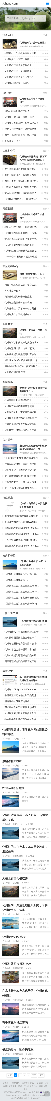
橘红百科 (8, 92)
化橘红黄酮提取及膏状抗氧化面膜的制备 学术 (27, 713)
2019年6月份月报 (13, 788)
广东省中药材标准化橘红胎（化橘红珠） (25, 540)
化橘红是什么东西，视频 (17, 59)
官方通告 (8, 439)
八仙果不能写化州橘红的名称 (19, 245)
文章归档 (33, 1086)
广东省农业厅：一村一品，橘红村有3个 (24, 482)
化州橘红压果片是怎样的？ (18, 65)
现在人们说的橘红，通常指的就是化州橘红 (26, 129)
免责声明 (12, 1086)
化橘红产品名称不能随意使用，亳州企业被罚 (27, 406)
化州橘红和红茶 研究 (15, 372)
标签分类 (43, 1086)
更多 (45, 35)
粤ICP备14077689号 (36, 1095)
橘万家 (25, 1083)
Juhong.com (10, 3)
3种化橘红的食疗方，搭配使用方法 (22, 366)
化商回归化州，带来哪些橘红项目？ (23, 412)
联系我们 (16, 1083)
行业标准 (8, 497)
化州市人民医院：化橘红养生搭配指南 (24, 187)
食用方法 (8, 324)
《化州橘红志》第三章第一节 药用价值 (24, 603)
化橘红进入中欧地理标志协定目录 (22, 631)
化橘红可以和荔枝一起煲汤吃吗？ (22, 123)
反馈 (26, 1086)
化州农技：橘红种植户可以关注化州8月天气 (27, 430)
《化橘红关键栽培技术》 (17, 580)
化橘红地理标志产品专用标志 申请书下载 (25, 643)
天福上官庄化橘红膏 (15, 878)
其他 (17, 738)
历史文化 (19, 824)
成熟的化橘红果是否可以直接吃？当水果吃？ (27, 354)
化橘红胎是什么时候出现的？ (19, 302)
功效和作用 (9, 150)
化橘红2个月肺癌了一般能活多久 (21, 199)
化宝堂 (40, 1083)
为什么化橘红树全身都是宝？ (19, 296)
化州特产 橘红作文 (14, 936)
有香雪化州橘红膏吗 (15, 1022)
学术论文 (8, 671)
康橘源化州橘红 (12, 761)
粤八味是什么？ (12, 141)
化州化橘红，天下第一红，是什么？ (23, 308)
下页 (34, 1075)
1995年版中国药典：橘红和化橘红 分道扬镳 (27, 256)
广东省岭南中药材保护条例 (33, 621)
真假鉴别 (8, 208)
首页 (10, 1075)
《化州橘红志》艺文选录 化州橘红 (22, 597)
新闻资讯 (8, 382)
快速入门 (8, 35)
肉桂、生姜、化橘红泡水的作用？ (22, 181)
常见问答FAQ (10, 266)
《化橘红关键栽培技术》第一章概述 (23, 574)
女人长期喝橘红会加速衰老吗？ (20, 193)
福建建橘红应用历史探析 (17, 701)
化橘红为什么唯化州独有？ (18, 314)
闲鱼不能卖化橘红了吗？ (17, 111)
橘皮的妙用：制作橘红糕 (17, 1049)
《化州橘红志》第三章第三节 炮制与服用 (25, 586)
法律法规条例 (10, 613)
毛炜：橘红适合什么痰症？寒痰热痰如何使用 (27, 175)
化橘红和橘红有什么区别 (17, 83)
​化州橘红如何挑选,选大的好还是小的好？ (25, 250)
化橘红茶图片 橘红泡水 (16, 963)
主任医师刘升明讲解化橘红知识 (20, 169)
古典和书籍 (9, 555)
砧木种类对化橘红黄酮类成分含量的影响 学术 (27, 719)
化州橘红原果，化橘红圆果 (18, 71)
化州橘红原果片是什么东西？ (19, 77)
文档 (25, 1089)
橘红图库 (19, 968)
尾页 (41, 1075)
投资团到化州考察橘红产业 (18, 400)
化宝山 (32, 1083)
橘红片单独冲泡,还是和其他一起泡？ (23, 360)
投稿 (20, 1086)
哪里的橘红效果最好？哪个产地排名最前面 (26, 239)
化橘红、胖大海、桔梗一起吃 (19, 117)
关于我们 (6, 1083)
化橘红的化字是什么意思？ (33, 42)
